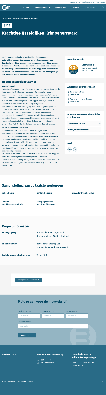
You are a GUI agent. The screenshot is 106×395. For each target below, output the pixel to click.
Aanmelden (25, 335)
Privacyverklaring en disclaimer (14, 381)
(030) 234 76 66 (89, 70)
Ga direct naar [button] (9, 354)
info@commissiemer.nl (49, 363)
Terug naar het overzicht (27, 280)
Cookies (30, 381)
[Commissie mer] (6, 7)
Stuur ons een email (89, 68)
